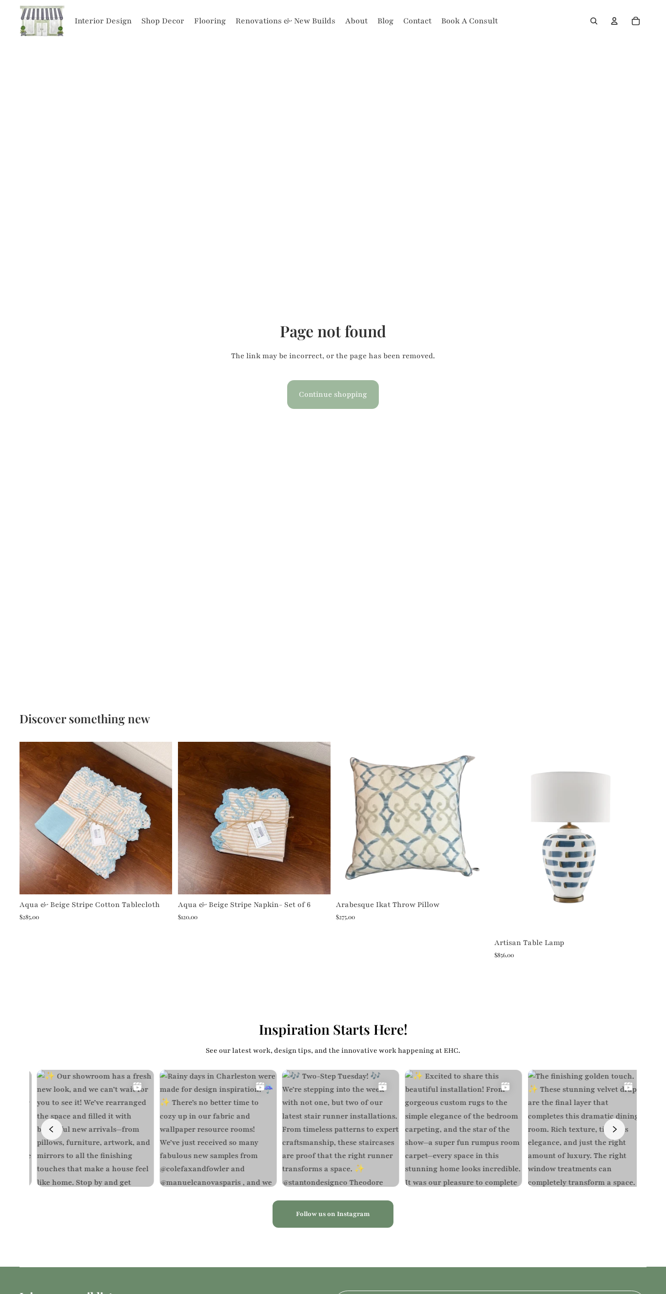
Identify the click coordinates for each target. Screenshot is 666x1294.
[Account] (614, 21)
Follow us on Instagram (333, 1214)
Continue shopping (333, 394)
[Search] (594, 21)
